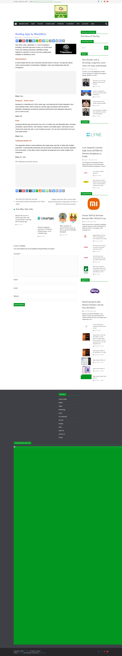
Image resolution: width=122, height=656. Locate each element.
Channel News (50, 24)
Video (60, 427)
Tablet (60, 406)
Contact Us (62, 434)
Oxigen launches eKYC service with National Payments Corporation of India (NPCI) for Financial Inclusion (62, 201)
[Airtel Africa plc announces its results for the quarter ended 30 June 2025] (86, 248)
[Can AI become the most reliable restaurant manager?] (86, 103)
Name (16, 279)
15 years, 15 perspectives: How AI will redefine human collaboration (99, 92)
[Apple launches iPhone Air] (86, 361)
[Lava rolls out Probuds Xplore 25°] (86, 173)
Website (16, 296)
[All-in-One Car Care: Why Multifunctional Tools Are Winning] (86, 83)
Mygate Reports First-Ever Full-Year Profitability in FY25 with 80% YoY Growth (100, 237)
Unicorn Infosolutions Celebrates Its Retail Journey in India (99, 326)
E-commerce (70, 24)
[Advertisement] (45, 82)
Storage (61, 423)
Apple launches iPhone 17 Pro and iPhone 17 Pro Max (99, 351)
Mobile (61, 402)
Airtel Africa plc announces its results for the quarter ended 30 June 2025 (99, 247)
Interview (60, 24)
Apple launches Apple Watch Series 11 (99, 377)
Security (61, 420)
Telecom (40, 24)
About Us (61, 430)
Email (16, 288)
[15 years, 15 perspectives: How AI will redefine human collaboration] (86, 94)
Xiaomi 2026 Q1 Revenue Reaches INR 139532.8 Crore (94, 216)
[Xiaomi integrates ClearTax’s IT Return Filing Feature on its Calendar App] (46, 214)
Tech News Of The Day (90, 36)
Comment (17, 254)
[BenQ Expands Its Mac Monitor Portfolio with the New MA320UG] (94, 291)
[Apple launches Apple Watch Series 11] (86, 378)
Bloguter (85, 24)
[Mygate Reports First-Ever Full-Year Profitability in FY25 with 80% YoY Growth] (86, 238)
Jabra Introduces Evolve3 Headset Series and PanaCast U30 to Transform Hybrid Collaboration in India (99, 183)
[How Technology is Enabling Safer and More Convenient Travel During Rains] (86, 113)
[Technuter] (16, 24)
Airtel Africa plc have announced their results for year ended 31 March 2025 (99, 258)
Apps (78, 24)
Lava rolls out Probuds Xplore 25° (98, 172)
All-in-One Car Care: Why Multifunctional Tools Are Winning (99, 82)
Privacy (61, 437)
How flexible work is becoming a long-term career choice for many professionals (94, 63)
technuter (30, 37)
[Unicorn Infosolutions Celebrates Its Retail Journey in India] (86, 327)
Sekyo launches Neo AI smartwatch (43, 1)
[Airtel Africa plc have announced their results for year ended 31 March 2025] (86, 259)
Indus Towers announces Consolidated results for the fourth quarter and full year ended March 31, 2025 (99, 269)
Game (92, 24)
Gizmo (33, 24)
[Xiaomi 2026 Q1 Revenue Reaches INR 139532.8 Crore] (94, 204)
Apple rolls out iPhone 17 (99, 368)
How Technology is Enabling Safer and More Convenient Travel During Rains (100, 112)
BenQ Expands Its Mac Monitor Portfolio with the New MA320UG (92, 305)
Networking (62, 409)
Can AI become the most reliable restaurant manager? (99, 102)
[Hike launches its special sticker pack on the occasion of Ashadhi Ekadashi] (68, 214)
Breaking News (23, 24)
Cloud (60, 413)
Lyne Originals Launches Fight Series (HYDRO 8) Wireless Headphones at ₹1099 (92, 152)
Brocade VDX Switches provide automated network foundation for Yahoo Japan (30, 201)
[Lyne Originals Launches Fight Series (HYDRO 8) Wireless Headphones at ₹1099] (94, 135)
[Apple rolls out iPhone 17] (86, 369)
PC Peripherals (63, 416)
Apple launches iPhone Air (99, 360)
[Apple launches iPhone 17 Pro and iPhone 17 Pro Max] (86, 352)
